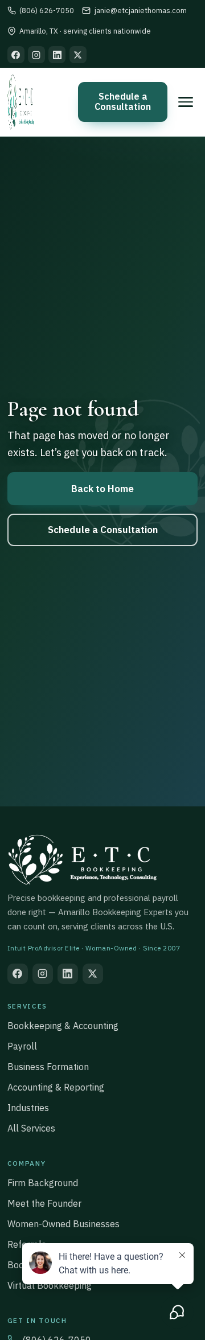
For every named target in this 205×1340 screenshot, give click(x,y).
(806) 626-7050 (46, 10)
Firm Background (42, 1183)
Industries (28, 1107)
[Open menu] (186, 102)
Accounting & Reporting (55, 1087)
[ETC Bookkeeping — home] (20, 101)
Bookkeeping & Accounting (62, 1025)
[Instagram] (36, 54)
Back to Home (102, 488)
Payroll (22, 1046)
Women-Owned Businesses (63, 1224)
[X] (78, 54)
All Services (31, 1128)
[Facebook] (15, 54)
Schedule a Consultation (123, 101)
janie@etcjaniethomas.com (140, 10)
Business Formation (48, 1066)
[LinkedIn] (56, 54)
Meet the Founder (44, 1203)
